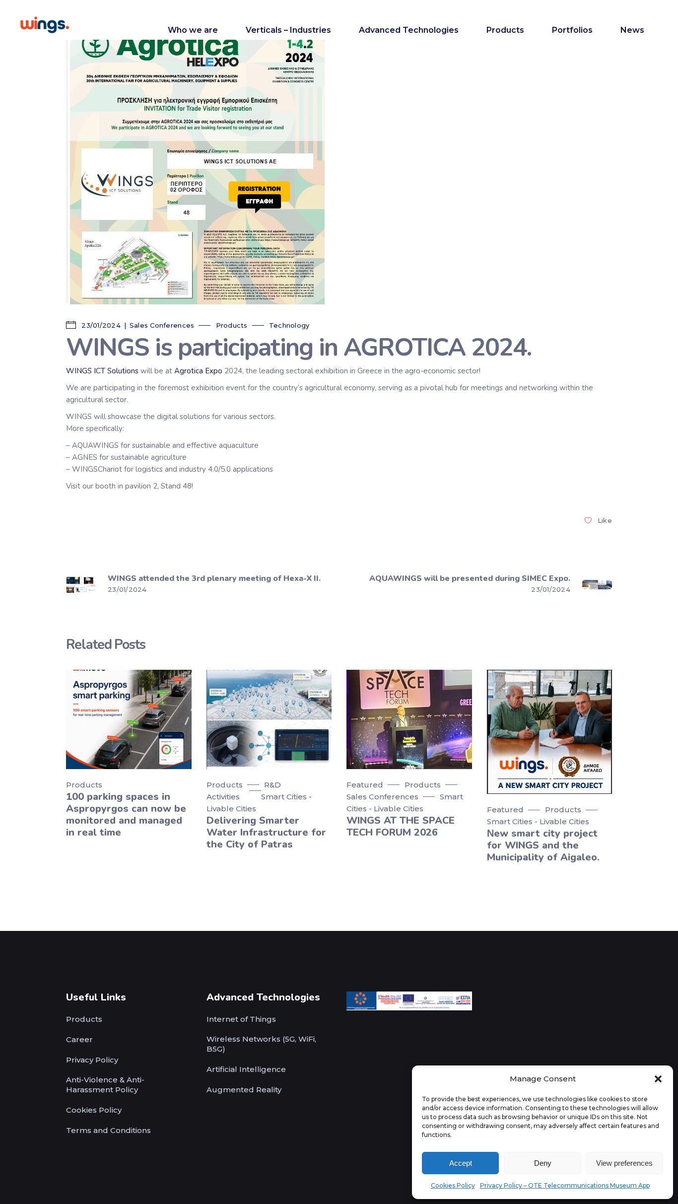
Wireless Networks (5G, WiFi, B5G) (261, 1044)
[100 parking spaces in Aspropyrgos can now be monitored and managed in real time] (129, 719)
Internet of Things (241, 1019)
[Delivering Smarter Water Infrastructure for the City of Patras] (269, 719)
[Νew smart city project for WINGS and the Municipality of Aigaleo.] (549, 732)
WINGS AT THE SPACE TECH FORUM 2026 (400, 826)
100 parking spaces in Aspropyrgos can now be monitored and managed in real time (126, 814)
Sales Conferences (162, 325)
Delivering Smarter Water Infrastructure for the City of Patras (266, 832)
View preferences (624, 1163)
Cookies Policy (453, 1185)
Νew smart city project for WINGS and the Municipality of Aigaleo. (543, 845)
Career (79, 1039)
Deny (542, 1163)
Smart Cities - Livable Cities (538, 821)
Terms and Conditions (108, 1130)
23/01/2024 (100, 325)
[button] (658, 1079)
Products (232, 325)
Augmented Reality (243, 1089)
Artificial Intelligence (246, 1069)
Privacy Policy (92, 1059)
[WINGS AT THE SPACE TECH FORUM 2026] (409, 719)
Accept (460, 1163)
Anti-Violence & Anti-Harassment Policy (105, 1084)
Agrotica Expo (198, 371)
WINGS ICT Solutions (102, 371)
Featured (364, 784)
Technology (289, 325)
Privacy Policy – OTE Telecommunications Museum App (565, 1185)
